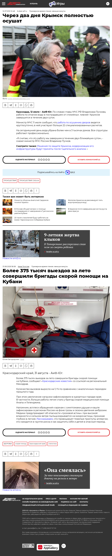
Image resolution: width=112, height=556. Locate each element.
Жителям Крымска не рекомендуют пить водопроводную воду (85, 201)
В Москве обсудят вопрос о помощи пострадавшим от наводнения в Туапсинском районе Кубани (33, 211)
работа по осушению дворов (74, 122)
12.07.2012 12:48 (9, 11)
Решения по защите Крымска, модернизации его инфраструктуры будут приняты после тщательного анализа (55, 147)
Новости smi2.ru (12, 258)
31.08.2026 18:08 (9, 266)
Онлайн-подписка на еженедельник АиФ (40, 502)
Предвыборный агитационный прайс (38, 505)
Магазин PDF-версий (79, 499)
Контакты (84, 502)
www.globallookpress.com (19, 99)
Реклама (63, 499)
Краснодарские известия (56, 381)
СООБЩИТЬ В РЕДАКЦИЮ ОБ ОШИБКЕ (73, 505)
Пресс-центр (51, 499)
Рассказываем (45, 419)
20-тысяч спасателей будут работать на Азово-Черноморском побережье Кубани (32, 219)
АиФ (22, 359)
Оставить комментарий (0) (89, 160)
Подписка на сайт (68, 502)
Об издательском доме (32, 499)
